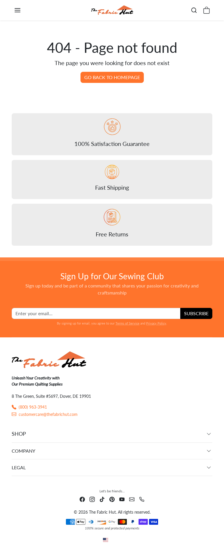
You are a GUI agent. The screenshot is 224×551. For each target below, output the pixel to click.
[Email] (132, 499)
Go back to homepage (112, 77)
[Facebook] (82, 499)
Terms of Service (127, 323)
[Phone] (142, 499)
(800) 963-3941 (33, 406)
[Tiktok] (102, 499)
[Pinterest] (112, 499)
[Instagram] (92, 499)
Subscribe (196, 313)
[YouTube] (122, 499)
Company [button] (23, 451)
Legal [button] (19, 467)
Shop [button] (19, 433)
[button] (23, 10)
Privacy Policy (156, 323)
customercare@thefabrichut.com (48, 414)
